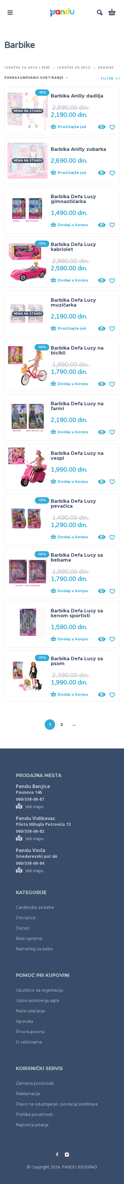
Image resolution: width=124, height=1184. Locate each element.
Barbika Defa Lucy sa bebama (77, 557)
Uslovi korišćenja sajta (37, 1000)
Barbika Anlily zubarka (78, 149)
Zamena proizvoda (35, 1083)
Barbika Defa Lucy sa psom (77, 661)
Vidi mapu (34, 806)
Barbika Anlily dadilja (77, 96)
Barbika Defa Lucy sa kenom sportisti (77, 613)
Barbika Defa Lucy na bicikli (77, 350)
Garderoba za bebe (35, 907)
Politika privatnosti (34, 1114)
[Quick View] (102, 127)
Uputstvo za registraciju (39, 990)
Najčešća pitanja (32, 1124)
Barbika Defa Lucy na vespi (77, 456)
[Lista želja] (112, 127)
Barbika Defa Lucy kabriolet (73, 247)
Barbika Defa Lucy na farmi (77, 406)
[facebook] (57, 1154)
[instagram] (67, 1154)
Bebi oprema (29, 938)
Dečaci (23, 928)
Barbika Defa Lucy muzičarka (73, 302)
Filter (108, 78)
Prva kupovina (30, 1031)
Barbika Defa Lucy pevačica (73, 503)
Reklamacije (28, 1093)
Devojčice (26, 917)
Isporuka (24, 1021)
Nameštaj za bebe (34, 949)
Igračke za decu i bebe (27, 67)
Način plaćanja (30, 1011)
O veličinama (29, 1042)
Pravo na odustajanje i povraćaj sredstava (57, 1104)
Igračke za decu (74, 67)
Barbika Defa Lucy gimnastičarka (73, 199)
